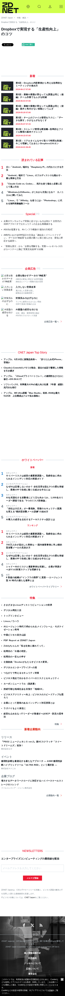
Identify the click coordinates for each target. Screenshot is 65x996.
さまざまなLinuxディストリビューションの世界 (28, 605)
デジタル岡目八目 (12, 610)
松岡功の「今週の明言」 (16, 651)
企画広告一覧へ (51, 321)
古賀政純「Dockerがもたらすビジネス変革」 (26, 662)
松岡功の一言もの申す (15, 656)
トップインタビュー (14, 615)
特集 (57, 724)
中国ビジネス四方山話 (15, 635)
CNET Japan (29, 897)
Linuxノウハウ (11, 621)
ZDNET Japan (7, 18)
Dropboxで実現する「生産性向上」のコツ (18, 22)
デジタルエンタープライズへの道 (20, 667)
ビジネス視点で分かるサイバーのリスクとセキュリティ (31, 678)
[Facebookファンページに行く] (24, 925)
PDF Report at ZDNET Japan (19, 640)
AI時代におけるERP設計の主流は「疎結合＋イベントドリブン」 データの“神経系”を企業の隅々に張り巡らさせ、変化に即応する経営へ (33, 238)
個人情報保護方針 (32, 953)
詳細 (51, 990)
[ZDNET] (10, 6)
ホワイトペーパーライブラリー (44, 586)
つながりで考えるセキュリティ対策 (21, 673)
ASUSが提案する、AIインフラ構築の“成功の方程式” (28, 229)
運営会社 (32, 974)
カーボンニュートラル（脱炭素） (20, 683)
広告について (32, 968)
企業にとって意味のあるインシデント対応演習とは (29, 703)
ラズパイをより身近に (15, 708)
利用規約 (32, 958)
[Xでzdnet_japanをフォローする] (32, 925)
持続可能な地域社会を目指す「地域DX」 (24, 689)
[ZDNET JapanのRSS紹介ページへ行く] (41, 925)
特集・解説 (21, 18)
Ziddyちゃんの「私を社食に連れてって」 (25, 646)
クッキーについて (32, 963)
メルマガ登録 (32, 878)
